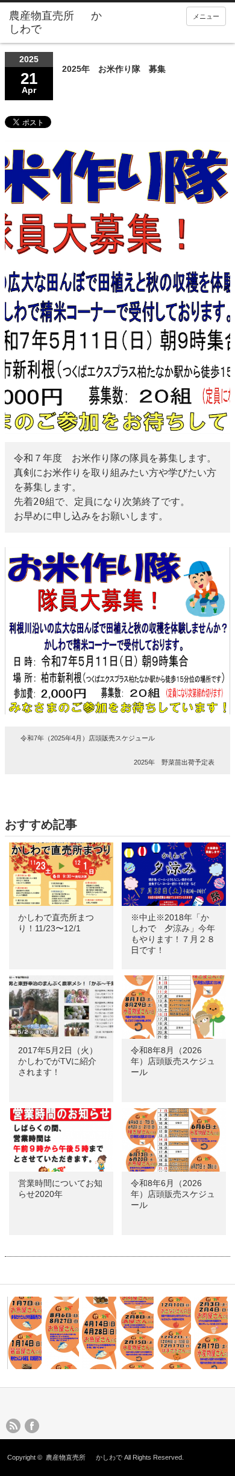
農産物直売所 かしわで (84, 1457)
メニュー (206, 16)
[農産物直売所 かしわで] (56, 23)
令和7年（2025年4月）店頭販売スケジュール (87, 738)
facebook (32, 1426)
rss (13, 1426)
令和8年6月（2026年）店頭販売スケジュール (173, 1194)
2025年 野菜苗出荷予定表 (174, 762)
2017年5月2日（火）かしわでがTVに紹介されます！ (58, 1061)
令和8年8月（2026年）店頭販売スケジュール (173, 1061)
